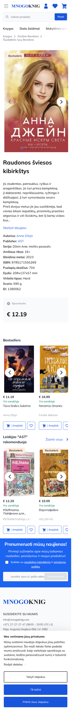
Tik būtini (35, 689)
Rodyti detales (13, 664)
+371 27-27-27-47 (14, 620)
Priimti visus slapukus (36, 702)
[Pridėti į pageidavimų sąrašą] (30, 421)
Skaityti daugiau (14, 223)
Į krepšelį (16, 421)
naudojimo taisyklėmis (37, 558)
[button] (61, 99)
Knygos (8, 28)
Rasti (61, 16)
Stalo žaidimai (30, 28)
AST (21, 237)
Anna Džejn (25, 231)
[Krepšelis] (64, 6)
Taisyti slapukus (35, 677)
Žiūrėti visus (54, 435)
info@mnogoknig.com (16, 615)
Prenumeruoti (55, 572)
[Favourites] (55, 6)
